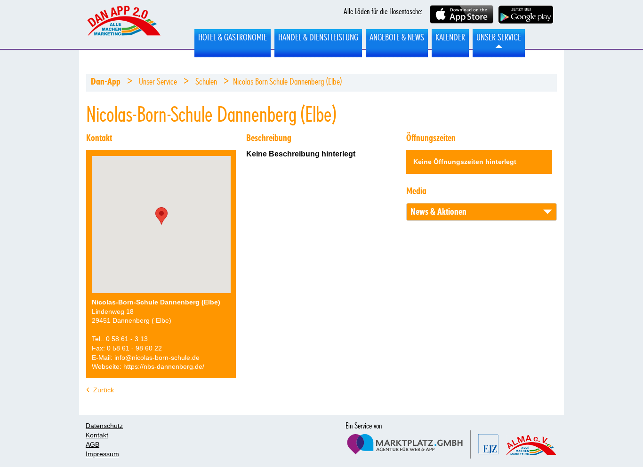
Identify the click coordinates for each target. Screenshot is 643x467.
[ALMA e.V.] (531, 445)
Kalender (450, 37)
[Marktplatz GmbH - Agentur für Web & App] (408, 444)
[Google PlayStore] (526, 15)
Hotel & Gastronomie (232, 37)
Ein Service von (364, 426)
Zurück (103, 390)
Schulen (206, 81)
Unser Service (498, 37)
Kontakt (97, 435)
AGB (92, 444)
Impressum (102, 454)
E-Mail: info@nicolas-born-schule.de (146, 357)
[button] (161, 216)
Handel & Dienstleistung (318, 37)
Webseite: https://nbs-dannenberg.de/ (148, 366)
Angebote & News (397, 37)
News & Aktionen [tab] (438, 212)
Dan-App (106, 81)
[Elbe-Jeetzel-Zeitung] (488, 444)
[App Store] (461, 15)
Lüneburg (123, 25)
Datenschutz (104, 425)
